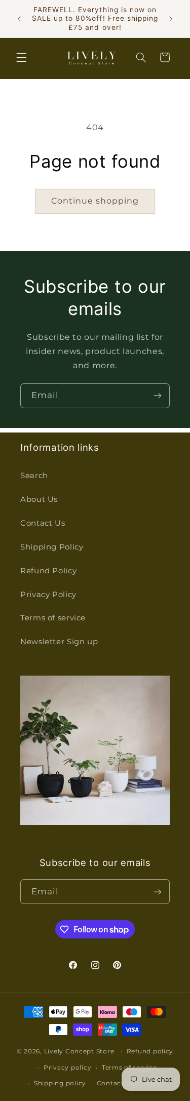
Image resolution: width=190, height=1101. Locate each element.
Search (34, 475)
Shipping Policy (51, 547)
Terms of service (53, 617)
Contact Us (42, 523)
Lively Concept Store (79, 1051)
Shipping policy (60, 1083)
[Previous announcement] (19, 19)
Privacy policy (67, 1067)
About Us (39, 499)
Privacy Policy (48, 594)
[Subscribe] (157, 395)
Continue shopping (95, 201)
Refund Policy (48, 570)
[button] (21, 57)
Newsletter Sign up (59, 641)
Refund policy (150, 1051)
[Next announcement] (171, 19)
